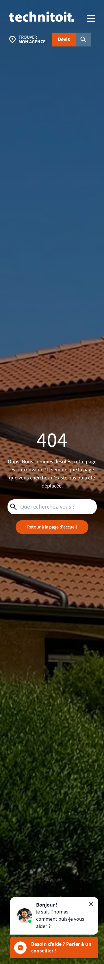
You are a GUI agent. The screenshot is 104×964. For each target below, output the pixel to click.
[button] (54, 916)
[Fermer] (91, 904)
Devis (64, 39)
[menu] (91, 18)
